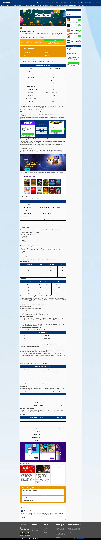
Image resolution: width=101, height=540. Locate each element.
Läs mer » (30, 480)
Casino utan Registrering (61, 2)
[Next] (64, 129)
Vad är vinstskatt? (35, 530)
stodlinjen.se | (55, 42)
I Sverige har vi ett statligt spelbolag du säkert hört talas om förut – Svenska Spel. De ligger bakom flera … (27, 479)
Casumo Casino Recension (28, 132)
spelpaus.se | (58, 42)
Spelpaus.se (76, 22)
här (86, 5)
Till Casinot (54, 40)
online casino (58, 33)
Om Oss (45, 527)
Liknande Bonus (41, 127)
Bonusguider (85, 2)
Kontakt (45, 528)
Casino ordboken (35, 528)
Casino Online (41, 2)
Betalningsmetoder (74, 2)
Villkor (45, 530)
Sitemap (45, 532)
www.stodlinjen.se (32, 135)
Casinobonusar (41, 513)
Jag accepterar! (80, 538)
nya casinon (43, 516)
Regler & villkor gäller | (50, 42)
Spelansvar (58, 537)
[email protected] (47, 338)
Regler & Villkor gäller (28, 136)
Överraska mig (41, 131)
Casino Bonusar (23, 9)
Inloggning (97, 2)
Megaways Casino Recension (56, 128)
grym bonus (45, 410)
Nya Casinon (50, 2)
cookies (51, 538)
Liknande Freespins (41, 129)
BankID (61, 248)
